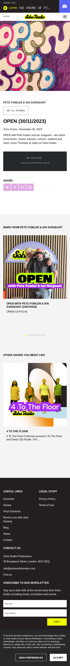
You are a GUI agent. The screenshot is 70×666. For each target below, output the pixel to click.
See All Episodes (16, 111)
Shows (7, 505)
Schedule (8, 499)
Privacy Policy (47, 499)
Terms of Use (46, 505)
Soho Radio (10, 129)
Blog (6, 527)
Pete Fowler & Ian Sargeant (24, 102)
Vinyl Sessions (12, 511)
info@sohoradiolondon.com (19, 568)
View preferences (31, 657)
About (6, 533)
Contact (7, 540)
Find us (7, 574)
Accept (58, 657)
